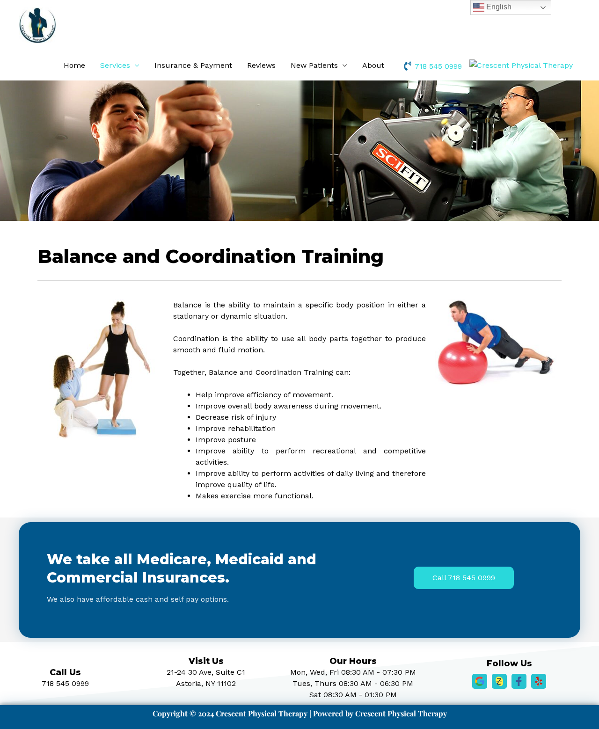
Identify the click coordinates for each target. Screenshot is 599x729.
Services (115, 65)
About (373, 65)
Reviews (261, 65)
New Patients (314, 65)
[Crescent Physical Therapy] (521, 65)
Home (74, 65)
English (497, 7)
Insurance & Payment (193, 65)
